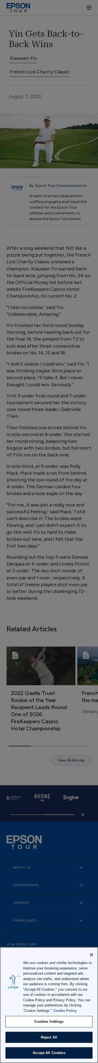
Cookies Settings (48, 1021)
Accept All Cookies (49, 1053)
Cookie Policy (65, 1011)
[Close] (91, 955)
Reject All (49, 1037)
